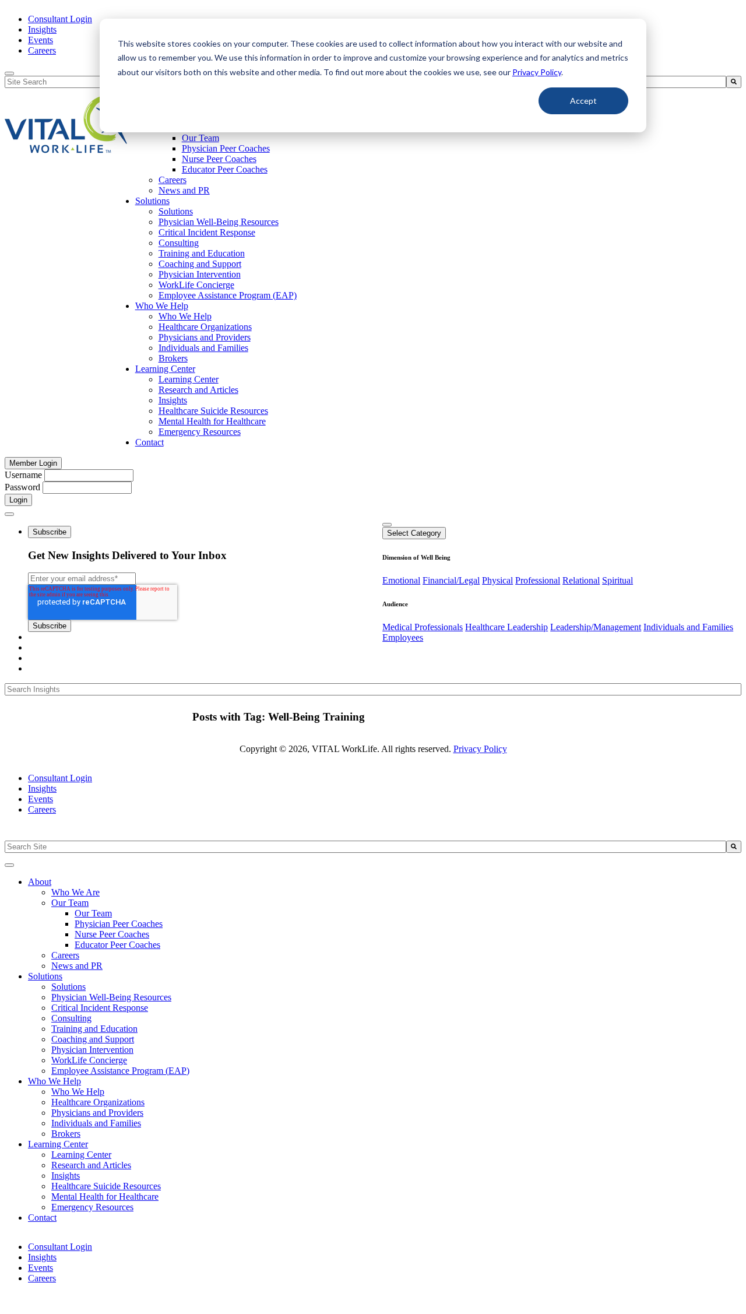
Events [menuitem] (40, 40)
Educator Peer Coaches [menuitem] (225, 169)
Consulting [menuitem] (179, 243)
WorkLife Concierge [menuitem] (196, 285)
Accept (583, 101)
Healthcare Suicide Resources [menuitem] (213, 411)
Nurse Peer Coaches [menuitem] (219, 159)
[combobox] (365, 847)
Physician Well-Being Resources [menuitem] (219, 222)
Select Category (414, 533)
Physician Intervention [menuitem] (200, 274)
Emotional (401, 580)
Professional (537, 580)
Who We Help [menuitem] (161, 306)
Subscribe (49, 532)
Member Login (33, 463)
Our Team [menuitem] (200, 138)
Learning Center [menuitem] (165, 369)
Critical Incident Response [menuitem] (207, 232)
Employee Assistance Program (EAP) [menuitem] (228, 295)
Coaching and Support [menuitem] (200, 264)
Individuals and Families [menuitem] (203, 348)
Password (22, 487)
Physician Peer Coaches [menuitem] (226, 148)
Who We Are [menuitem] (75, 892)
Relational (581, 580)
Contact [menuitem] (149, 442)
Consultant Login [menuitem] (60, 19)
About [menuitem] (39, 882)
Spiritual (617, 580)
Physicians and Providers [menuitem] (205, 337)
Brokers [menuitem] (173, 358)
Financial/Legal (451, 580)
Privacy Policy (536, 72)
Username (23, 475)
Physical (497, 580)
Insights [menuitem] (42, 29)
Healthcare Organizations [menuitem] (205, 327)
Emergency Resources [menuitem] (200, 432)
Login (18, 500)
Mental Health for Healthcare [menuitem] (212, 421)
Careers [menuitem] (42, 50)
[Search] (733, 82)
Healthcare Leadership (506, 627)
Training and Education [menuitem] (202, 253)
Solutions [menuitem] (152, 201)
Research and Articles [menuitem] (198, 390)
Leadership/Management (595, 627)
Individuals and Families (688, 627)
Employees (402, 637)
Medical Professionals (422, 627)
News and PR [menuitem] (184, 190)
